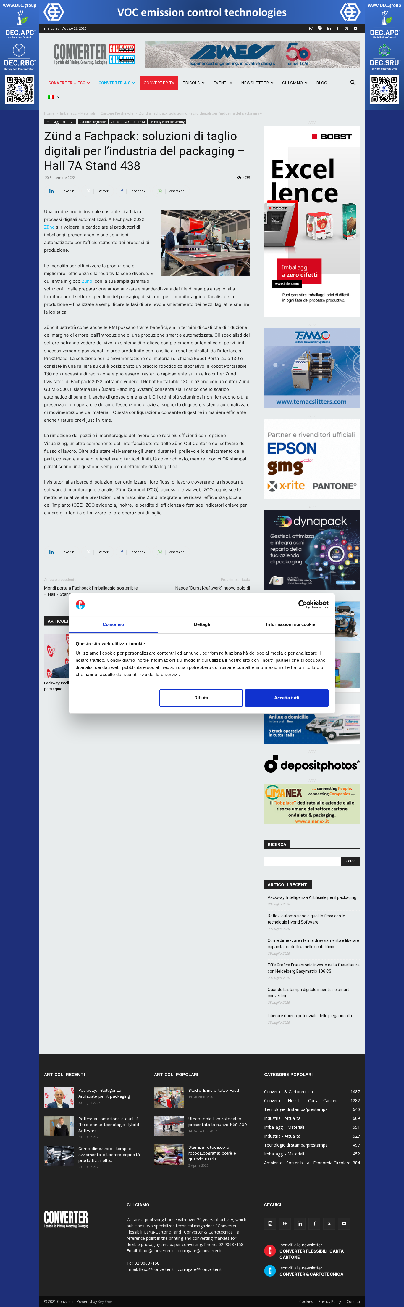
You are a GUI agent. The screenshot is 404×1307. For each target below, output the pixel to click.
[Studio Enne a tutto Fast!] (169, 1097)
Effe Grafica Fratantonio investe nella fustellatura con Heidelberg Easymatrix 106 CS (314, 968)
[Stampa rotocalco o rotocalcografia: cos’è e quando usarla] (169, 1154)
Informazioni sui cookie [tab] (290, 624)
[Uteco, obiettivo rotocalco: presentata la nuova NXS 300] (169, 1126)
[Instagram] (311, 28)
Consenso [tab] (113, 624)
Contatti (353, 1301)
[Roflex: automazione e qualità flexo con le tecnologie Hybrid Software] (59, 1126)
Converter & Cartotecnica (128, 122)
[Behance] (320, 28)
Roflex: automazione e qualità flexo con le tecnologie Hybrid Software (306, 918)
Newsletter (255, 83)
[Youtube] (355, 28)
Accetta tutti (286, 697)
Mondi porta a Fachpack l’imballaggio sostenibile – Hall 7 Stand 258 (91, 591)
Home (49, 113)
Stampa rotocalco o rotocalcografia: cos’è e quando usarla (212, 1153)
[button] (353, 83)
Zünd (49, 227)
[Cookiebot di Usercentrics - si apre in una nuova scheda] (303, 604)
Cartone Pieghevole (117, 113)
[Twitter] (346, 28)
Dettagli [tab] (202, 624)
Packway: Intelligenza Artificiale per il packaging (312, 897)
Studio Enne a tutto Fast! (213, 1090)
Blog (321, 83)
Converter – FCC (66, 83)
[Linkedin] (328, 28)
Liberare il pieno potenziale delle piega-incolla (310, 1015)
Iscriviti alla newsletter (312, 1251)
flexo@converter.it (156, 1269)
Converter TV (159, 83)
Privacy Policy (330, 1301)
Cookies (306, 1301)
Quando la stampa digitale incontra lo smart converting (308, 992)
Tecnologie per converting (167, 122)
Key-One (105, 1301)
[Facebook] (337, 28)
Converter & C (114, 83)
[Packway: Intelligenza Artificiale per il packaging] (59, 1097)
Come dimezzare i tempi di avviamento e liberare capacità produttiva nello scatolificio (313, 943)
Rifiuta (201, 697)
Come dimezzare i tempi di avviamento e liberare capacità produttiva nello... (109, 1154)
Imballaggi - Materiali (77, 113)
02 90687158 (147, 1263)
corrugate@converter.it (200, 1269)
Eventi (220, 83)
